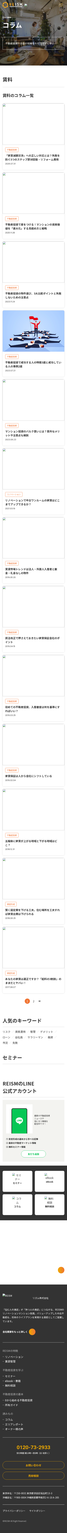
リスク (6, 1032)
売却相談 (33, 1476)
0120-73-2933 (33, 1447)
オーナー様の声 (14, 1429)
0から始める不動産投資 (19, 1400)
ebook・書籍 (13, 1381)
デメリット (46, 1032)
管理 (32, 1032)
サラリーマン (35, 1037)
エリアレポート (14, 1424)
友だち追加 (33, 1154)
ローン (6, 1037)
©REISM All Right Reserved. (15, 1521)
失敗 (15, 1043)
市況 (5, 1043)
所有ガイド (11, 1405)
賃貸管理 (10, 1361)
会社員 (19, 1037)
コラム (9, 1419)
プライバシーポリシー (14, 1510)
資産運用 (20, 1032)
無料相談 (10, 1385)
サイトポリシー (37, 1510)
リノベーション (14, 1357)
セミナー (10, 1376)
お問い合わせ (33, 1465)
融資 (50, 1037)
